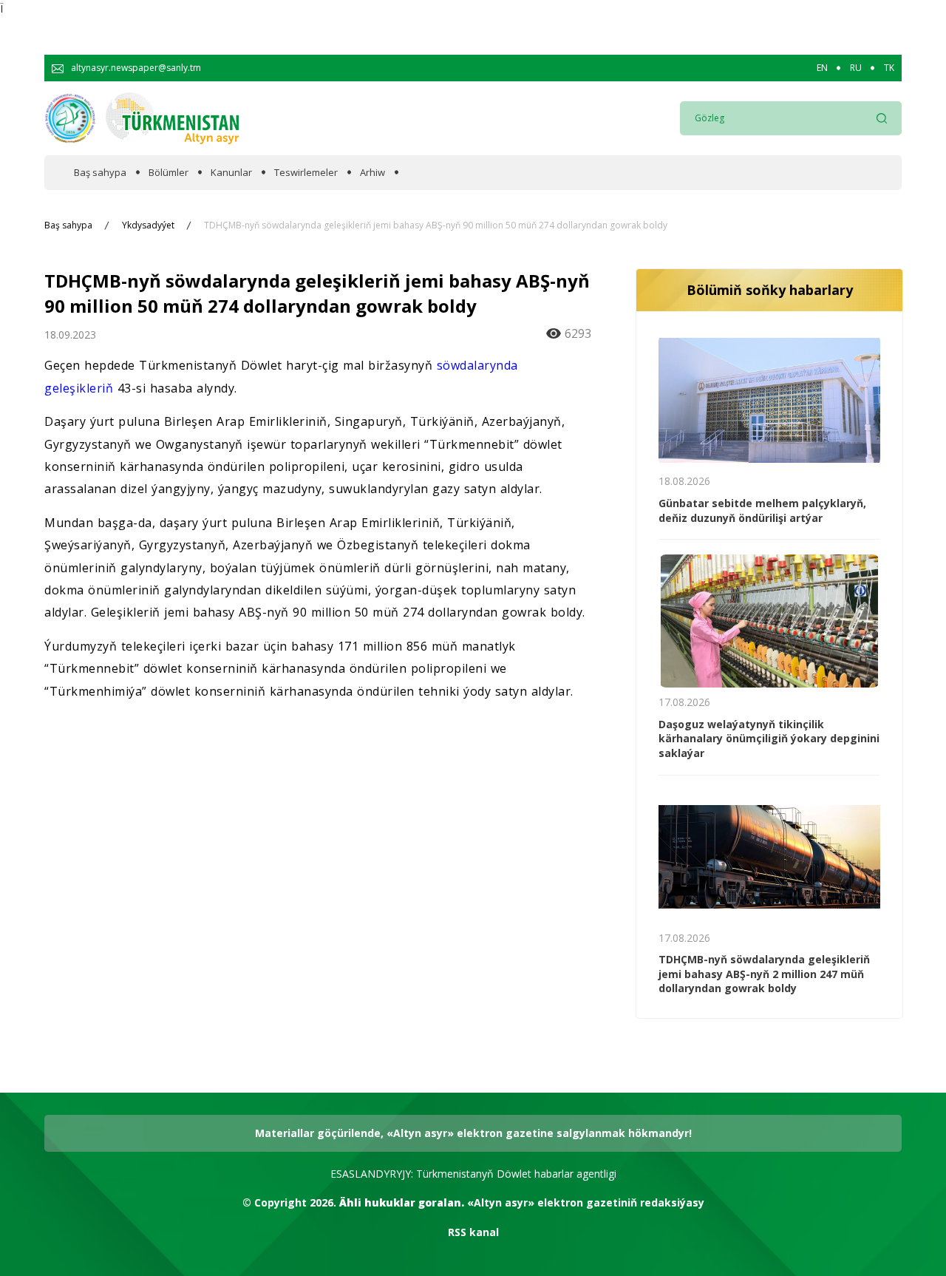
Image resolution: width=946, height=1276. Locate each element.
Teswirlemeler (306, 172)
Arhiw (372, 172)
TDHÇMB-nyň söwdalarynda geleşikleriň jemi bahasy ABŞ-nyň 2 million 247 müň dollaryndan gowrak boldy (764, 973)
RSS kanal (473, 1232)
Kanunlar (231, 172)
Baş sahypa (100, 172)
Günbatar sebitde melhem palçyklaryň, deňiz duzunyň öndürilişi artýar (762, 510)
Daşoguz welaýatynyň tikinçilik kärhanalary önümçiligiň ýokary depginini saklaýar (769, 738)
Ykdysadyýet (148, 225)
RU (856, 68)
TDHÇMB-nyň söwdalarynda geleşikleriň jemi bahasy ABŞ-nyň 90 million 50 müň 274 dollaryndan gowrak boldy (435, 225)
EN (822, 68)
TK (889, 68)
